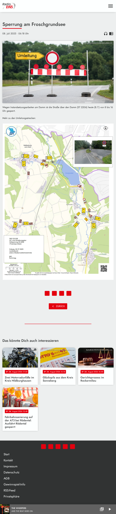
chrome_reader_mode (111, 33)
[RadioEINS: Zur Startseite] (54, 6)
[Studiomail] (65, 446)
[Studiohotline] (72, 446)
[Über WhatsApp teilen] (61, 293)
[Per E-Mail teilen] (68, 293)
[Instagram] (58, 446)
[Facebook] (50, 446)
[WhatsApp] (43, 446)
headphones (106, 33)
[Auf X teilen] (54, 293)
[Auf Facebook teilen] (47, 293)
